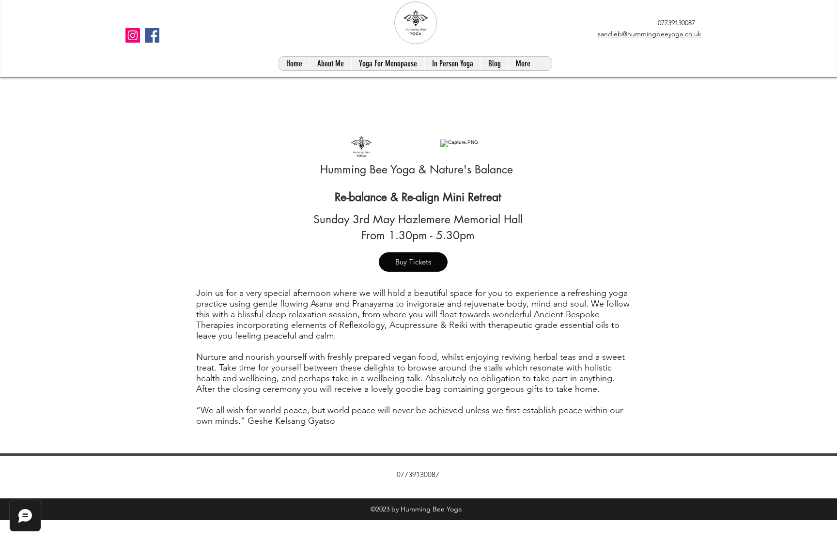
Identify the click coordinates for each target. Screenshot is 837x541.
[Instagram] (132, 35)
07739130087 (675, 22)
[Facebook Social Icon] (152, 35)
